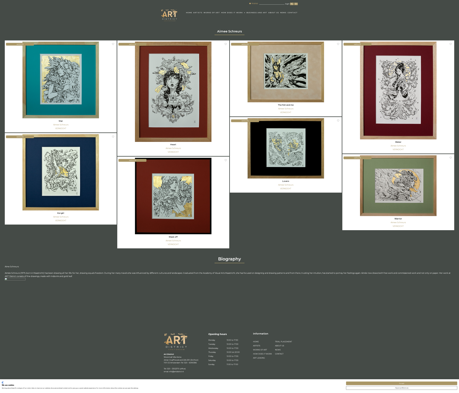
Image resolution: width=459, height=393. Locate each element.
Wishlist (254, 3)
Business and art (256, 13)
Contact (293, 13)
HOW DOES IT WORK (232, 13)
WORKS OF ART (212, 13)
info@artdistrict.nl (176, 372)
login (287, 4)
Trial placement (283, 342)
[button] (233, 12)
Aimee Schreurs (60, 125)
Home (256, 342)
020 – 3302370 (173, 369)
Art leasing (259, 358)
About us (273, 13)
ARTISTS (197, 13)
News (283, 13)
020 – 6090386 (190, 363)
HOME (189, 13)
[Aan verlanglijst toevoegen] (113, 44)
